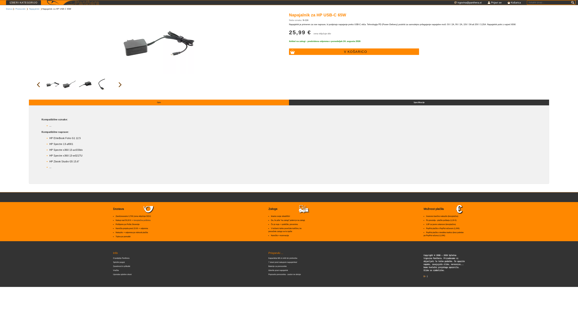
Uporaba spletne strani (122, 274)
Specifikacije (419, 102)
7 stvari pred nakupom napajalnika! (282, 262)
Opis (159, 102)
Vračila (116, 270)
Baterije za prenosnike (277, 266)
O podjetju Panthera (121, 258)
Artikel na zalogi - (324, 41)
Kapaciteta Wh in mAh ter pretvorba (282, 258)
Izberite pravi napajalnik (278, 270)
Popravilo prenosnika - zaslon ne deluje (284, 274)
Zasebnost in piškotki (121, 266)
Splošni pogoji (119, 262)
